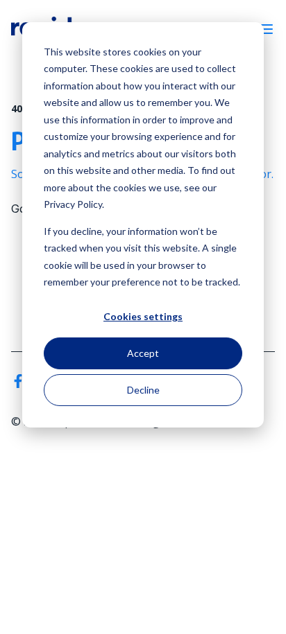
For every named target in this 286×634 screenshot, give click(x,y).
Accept (143, 353)
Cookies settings (143, 316)
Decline (143, 390)
